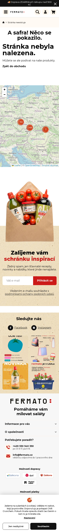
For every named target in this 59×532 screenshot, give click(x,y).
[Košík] (53, 12)
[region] (29, 126)
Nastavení (29, 517)
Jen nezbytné (15, 526)
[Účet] (45, 12)
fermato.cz (17, 327)
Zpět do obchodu (14, 66)
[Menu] (5, 12)
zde (38, 514)
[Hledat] (37, 12)
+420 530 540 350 (23, 447)
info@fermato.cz (32, 456)
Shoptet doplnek (50, 165)
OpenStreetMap (32, 165)
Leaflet (17, 165)
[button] (45, 129)
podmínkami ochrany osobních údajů (29, 294)
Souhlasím (43, 526)
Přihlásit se (45, 280)
